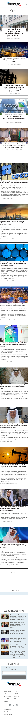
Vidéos (15, 699)
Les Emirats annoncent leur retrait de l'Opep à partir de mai (14, 32)
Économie (6, 699)
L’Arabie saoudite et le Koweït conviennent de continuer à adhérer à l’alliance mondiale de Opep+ (14, 145)
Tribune (16, 694)
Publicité (6, 712)
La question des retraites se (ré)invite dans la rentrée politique (18, 640)
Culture (6, 701)
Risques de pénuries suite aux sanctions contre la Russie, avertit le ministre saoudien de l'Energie (13, 546)
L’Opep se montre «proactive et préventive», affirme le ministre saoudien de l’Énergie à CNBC (13, 386)
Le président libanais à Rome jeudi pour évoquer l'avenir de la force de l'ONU (18, 625)
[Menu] (2, 4)
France (6, 694)
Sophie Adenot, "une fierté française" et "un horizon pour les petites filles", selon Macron (18, 633)
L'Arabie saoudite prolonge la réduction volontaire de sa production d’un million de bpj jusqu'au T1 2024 (13, 222)
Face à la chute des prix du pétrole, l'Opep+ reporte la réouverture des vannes (14, 59)
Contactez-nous (8, 709)
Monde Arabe (7, 691)
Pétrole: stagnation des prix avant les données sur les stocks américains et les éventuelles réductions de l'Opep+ (14, 263)
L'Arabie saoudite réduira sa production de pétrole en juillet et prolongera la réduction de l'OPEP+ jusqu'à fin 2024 (13, 425)
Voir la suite (15, 572)
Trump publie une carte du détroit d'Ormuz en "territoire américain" (18, 646)
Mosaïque (16, 696)
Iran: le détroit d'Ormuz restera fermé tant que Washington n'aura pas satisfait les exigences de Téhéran (17, 654)
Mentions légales (8, 714)
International (8, 696)
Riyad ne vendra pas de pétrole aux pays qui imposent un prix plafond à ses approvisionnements (13, 508)
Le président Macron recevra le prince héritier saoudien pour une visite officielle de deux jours (18, 617)
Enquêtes (16, 691)
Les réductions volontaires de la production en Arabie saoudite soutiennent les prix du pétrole (13, 344)
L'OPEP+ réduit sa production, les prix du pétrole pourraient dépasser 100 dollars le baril (13, 466)
